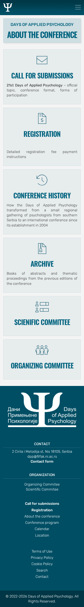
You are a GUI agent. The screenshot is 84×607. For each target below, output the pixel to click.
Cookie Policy (42, 564)
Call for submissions (42, 504)
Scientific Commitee (42, 489)
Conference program (42, 523)
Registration (42, 510)
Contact (42, 577)
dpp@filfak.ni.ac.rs (42, 456)
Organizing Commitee (42, 484)
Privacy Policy (42, 558)
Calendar (42, 529)
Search (42, 570)
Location (42, 535)
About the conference (42, 516)
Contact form (42, 461)
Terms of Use (42, 551)
